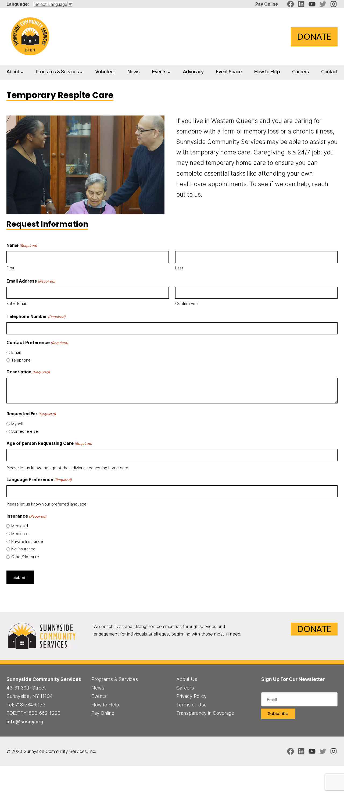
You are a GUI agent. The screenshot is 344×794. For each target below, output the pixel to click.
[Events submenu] (168, 72)
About (12, 71)
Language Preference (39, 479)
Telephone (21, 360)
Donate (314, 37)
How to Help (105, 705)
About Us (186, 679)
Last (179, 267)
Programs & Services (57, 71)
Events (159, 71)
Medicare (19, 533)
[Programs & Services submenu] (81, 72)
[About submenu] (21, 72)
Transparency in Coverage (205, 713)
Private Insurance (27, 541)
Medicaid (19, 525)
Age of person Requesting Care (49, 443)
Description (28, 371)
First (10, 267)
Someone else (24, 431)
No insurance (23, 548)
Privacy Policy (191, 696)
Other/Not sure (25, 556)
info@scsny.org (25, 721)
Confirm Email (187, 303)
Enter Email (16, 303)
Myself (17, 423)
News (97, 688)
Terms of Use (191, 705)
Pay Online (266, 4)
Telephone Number (36, 316)
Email (16, 352)
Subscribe (278, 713)
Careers (185, 688)
